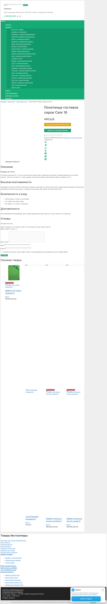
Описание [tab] (8, 161)
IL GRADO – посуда (17, 58)
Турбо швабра (10, 563)
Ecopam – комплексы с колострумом (22, 82)
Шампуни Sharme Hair (12, 575)
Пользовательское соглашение (12, 592)
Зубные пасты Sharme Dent (14, 585)
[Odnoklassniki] (64, 150)
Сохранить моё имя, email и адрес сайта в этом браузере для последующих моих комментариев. (35, 252)
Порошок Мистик (6, 544)
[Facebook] (64, 153)
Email (3, 248)
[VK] (64, 142)
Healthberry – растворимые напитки (22, 68)
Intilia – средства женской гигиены (21, 56)
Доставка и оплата (11, 96)
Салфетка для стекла (8, 550)
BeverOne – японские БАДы (19, 46)
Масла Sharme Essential (13, 580)
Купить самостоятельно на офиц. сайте (58, 124)
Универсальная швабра (13, 560)
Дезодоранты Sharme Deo (13, 582)
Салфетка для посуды (8, 548)
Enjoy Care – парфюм (17, 29)
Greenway (7, 8)
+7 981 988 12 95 (10, 16)
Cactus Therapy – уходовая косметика (23, 49)
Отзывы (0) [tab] (16, 161)
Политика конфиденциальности (12, 590)
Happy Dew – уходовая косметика (21, 75)
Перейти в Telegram (86, 599)
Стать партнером (11, 93)
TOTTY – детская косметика (20, 63)
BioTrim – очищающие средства (20, 39)
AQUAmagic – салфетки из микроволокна (23, 34)
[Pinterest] (64, 159)
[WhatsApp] (64, 147)
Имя (3, 245)
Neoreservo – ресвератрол (19, 32)
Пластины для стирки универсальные (13, 540)
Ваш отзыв (5, 242)
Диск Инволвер (6, 546)
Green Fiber (11, 102)
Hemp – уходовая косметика (20, 73)
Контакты (8, 98)
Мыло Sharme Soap (11, 578)
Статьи (7, 91)
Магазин (8, 27)
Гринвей (3, 102)
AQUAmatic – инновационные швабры (22, 41)
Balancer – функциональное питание (22, 61)
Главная (8, 25)
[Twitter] (64, 156)
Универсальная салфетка (9, 552)
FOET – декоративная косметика (21, 65)
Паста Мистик (5, 542)
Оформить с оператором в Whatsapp (57, 130)
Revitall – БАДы (16, 87)
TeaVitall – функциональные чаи (21, 51)
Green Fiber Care (21, 102)
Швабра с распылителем (13, 558)
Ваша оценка (5, 229)
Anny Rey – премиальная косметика (22, 78)
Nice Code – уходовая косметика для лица (24, 70)
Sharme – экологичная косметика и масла (24, 53)
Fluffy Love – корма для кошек (20, 80)
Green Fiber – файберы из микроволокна (23, 36)
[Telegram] (64, 145)
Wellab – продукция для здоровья (21, 44)
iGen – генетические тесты (19, 85)
